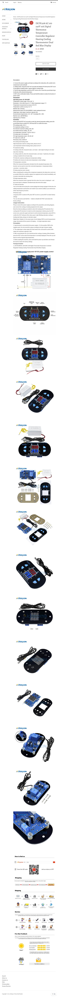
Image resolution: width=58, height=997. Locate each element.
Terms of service (6, 986)
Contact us (5, 980)
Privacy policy (5, 984)
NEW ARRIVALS (6, 43)
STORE (6, 19)
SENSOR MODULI (6, 32)
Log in (14, 2)
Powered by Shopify (18, 994)
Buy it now (46, 69)
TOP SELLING (5, 39)
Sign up (19, 2)
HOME (3, 16)
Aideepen (12, 994)
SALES (3, 36)
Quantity (37, 56)
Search (4, 976)
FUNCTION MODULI (6, 27)
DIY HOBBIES (6, 23)
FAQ (3, 982)
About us (4, 978)
